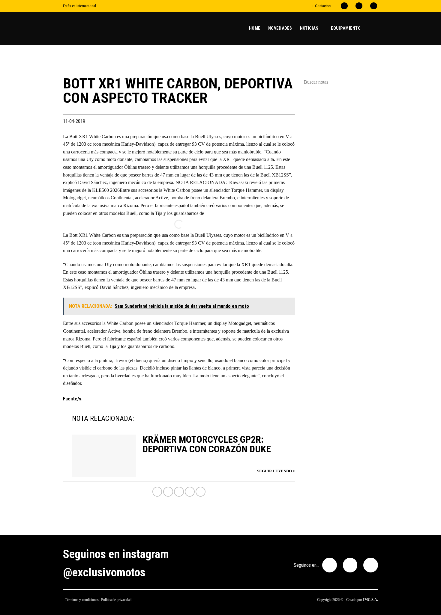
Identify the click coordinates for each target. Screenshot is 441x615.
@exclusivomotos (104, 572)
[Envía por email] (190, 492)
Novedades (280, 28)
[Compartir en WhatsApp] (157, 492)
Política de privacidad (116, 600)
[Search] (375, 28)
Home (254, 28)
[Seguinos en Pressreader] (373, 5)
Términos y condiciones (82, 600)
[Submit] (376, 82)
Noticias (309, 28)
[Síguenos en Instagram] (359, 5)
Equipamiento (346, 28)
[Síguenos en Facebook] (344, 5)
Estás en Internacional (79, 6)
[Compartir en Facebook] (168, 492)
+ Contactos (321, 6)
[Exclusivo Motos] (85, 28)
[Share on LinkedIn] (201, 492)
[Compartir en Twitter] (179, 492)
